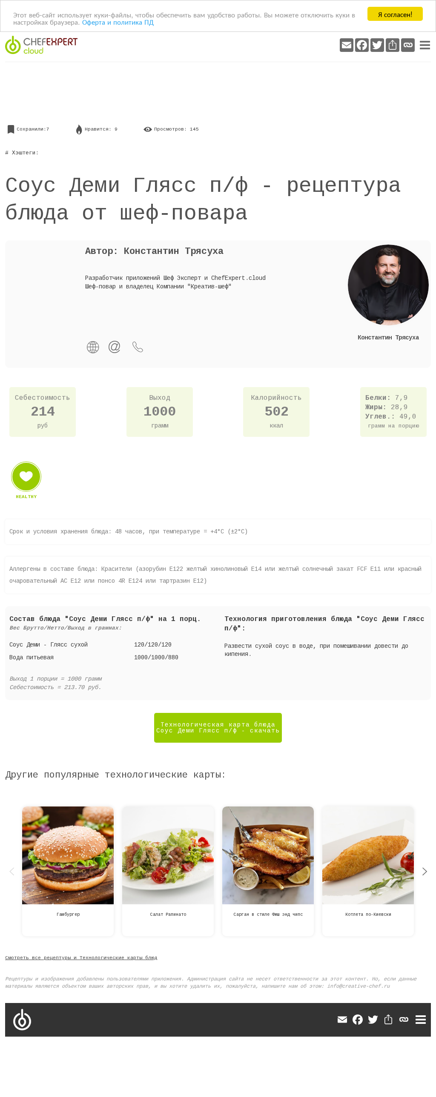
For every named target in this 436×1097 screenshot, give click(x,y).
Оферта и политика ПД (118, 21)
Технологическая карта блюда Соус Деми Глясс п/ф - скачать (218, 727)
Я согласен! (395, 14)
